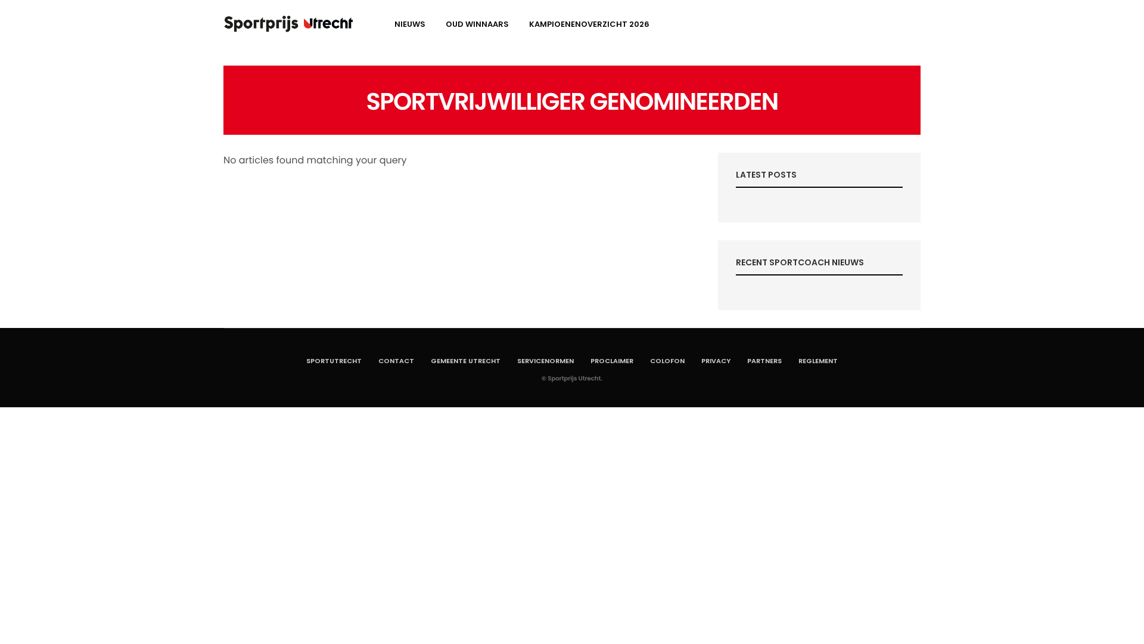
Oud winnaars (477, 24)
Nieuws (409, 24)
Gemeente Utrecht (465, 361)
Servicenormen (545, 361)
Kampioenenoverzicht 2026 (589, 24)
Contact (396, 361)
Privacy (715, 361)
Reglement (818, 361)
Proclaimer (611, 361)
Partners (764, 361)
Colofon (667, 361)
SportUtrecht (334, 361)
